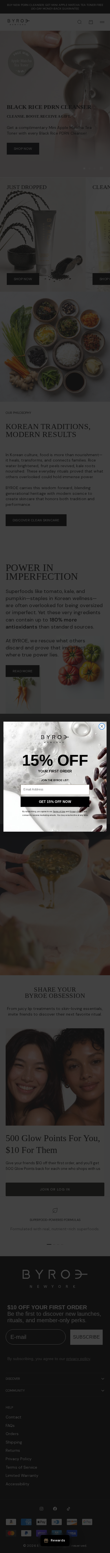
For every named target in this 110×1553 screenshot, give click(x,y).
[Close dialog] (102, 726)
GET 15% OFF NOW (55, 801)
